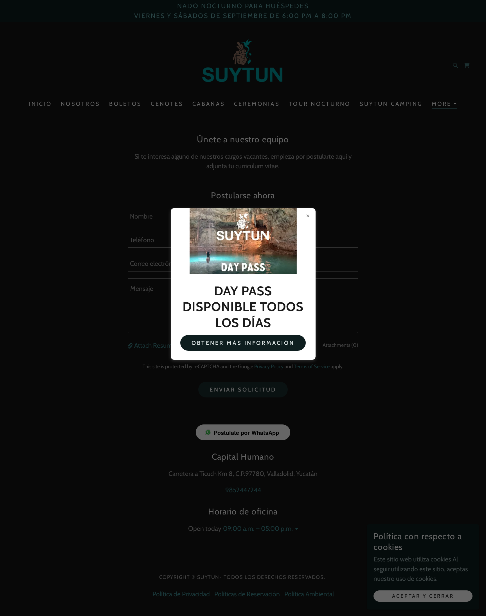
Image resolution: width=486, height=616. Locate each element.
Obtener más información (243, 343)
